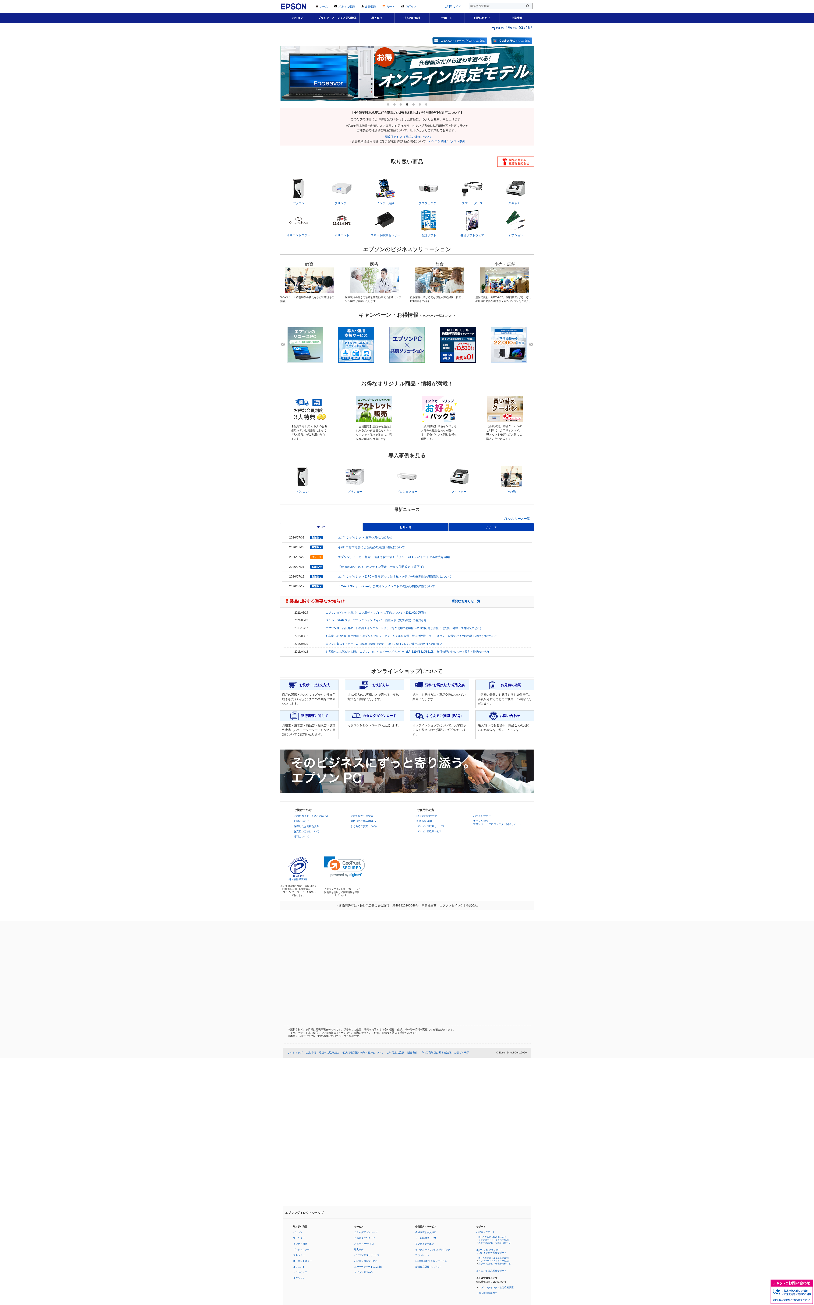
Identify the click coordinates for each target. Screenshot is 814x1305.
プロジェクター (301, 1249)
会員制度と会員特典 (361, 815)
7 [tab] (426, 104)
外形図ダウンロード (364, 1238)
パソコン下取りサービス (431, 826)
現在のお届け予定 (427, 815)
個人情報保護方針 (298, 879)
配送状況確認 (424, 821)
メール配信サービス (425, 1238)
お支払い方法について (306, 831)
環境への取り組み (329, 1052)
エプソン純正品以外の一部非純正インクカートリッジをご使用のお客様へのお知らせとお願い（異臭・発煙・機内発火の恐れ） (404, 628)
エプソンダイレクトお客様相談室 (496, 1287)
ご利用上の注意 (395, 1052)
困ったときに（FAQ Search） (492, 1237)
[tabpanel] (407, 73)
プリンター (299, 1238)
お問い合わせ (482, 18)
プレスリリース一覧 (516, 518)
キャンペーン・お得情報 (407, 315)
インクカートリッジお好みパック (432, 1249)
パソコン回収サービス (429, 831)
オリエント (299, 1266)
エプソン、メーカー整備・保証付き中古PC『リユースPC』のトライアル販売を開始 (394, 557)
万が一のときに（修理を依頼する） (495, 1243)
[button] (344, 866)
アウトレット (422, 1255)
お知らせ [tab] (405, 527)
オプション (299, 1278)
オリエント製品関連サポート (491, 1270)
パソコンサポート (483, 815)
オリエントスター (302, 1261)
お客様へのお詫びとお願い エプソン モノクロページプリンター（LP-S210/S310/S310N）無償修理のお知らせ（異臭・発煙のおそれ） (409, 651)
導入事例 (376, 18)
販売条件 (412, 1052)
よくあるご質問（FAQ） (364, 826)
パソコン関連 (438, 141)
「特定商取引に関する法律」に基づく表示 (445, 1052)
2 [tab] (394, 104)
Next (531, 74)
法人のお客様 (412, 18)
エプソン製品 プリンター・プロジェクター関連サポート (497, 822)
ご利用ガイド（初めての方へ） (311, 815)
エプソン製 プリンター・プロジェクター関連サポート (491, 1251)
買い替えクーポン (424, 1243)
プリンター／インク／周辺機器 (337, 18)
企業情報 (516, 18)
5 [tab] (413, 104)
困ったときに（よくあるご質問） (494, 1258)
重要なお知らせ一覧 (466, 601)
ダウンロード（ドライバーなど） (494, 1240)
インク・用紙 (300, 1243)
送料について (301, 836)
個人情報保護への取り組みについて (363, 1052)
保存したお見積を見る (306, 826)
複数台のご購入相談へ (363, 821)
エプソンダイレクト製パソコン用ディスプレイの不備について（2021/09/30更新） (376, 612)
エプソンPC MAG (363, 1272)
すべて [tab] (321, 527)
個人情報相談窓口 (488, 1293)
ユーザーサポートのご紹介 (368, 1266)
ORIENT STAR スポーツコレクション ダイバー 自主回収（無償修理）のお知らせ (376, 620)
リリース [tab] (491, 527)
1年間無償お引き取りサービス (431, 1261)
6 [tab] (420, 104)
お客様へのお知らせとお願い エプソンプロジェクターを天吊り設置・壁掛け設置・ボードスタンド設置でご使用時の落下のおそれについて (411, 636)
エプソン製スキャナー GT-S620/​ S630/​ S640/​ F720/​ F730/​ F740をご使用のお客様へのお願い (384, 643)
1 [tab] (388, 104)
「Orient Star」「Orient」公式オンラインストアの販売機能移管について (386, 586)
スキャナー (299, 1255)
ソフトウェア (300, 1272)
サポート (446, 18)
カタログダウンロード (366, 1232)
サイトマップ (294, 1052)
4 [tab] (407, 104)
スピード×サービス (364, 1243)
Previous (283, 74)
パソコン (297, 18)
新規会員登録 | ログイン (427, 1266)
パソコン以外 (456, 141)
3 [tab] (401, 104)
